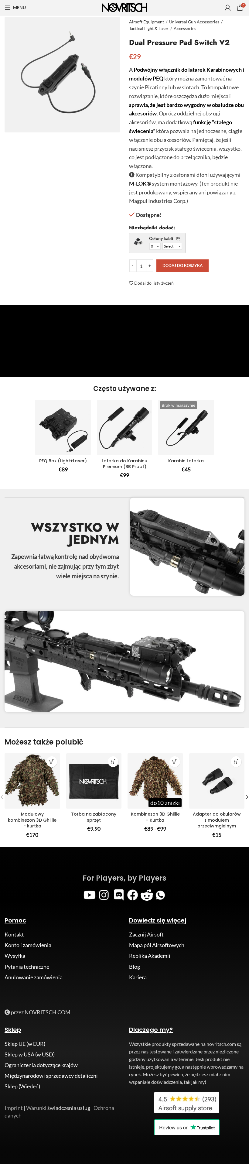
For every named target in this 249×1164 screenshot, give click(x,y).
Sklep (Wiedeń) (22, 1086)
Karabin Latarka (186, 461)
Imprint (14, 1107)
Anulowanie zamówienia (34, 977)
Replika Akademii (149, 955)
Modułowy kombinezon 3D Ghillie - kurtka (32, 820)
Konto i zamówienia (28, 945)
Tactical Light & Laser (149, 28)
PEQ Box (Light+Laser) (63, 461)
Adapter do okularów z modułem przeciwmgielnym (217, 820)
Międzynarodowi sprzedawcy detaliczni (51, 1075)
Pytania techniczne (27, 966)
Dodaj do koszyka (182, 265)
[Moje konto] (228, 8)
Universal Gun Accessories (194, 21)
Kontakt (14, 934)
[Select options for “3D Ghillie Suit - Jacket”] (174, 761)
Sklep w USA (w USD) (30, 1054)
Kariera (138, 977)
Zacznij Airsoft (146, 934)
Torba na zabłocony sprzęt (93, 817)
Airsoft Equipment (146, 21)
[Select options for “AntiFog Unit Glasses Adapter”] (236, 761)
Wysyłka (15, 955)
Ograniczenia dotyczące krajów (41, 1065)
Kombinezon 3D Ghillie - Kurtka (155, 817)
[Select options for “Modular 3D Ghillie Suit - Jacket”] (51, 761)
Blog (134, 966)
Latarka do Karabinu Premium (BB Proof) (124, 464)
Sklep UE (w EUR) (25, 1043)
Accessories (185, 28)
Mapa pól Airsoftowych (156, 945)
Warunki (36, 1107)
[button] (113, 761)
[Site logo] (124, 7)
